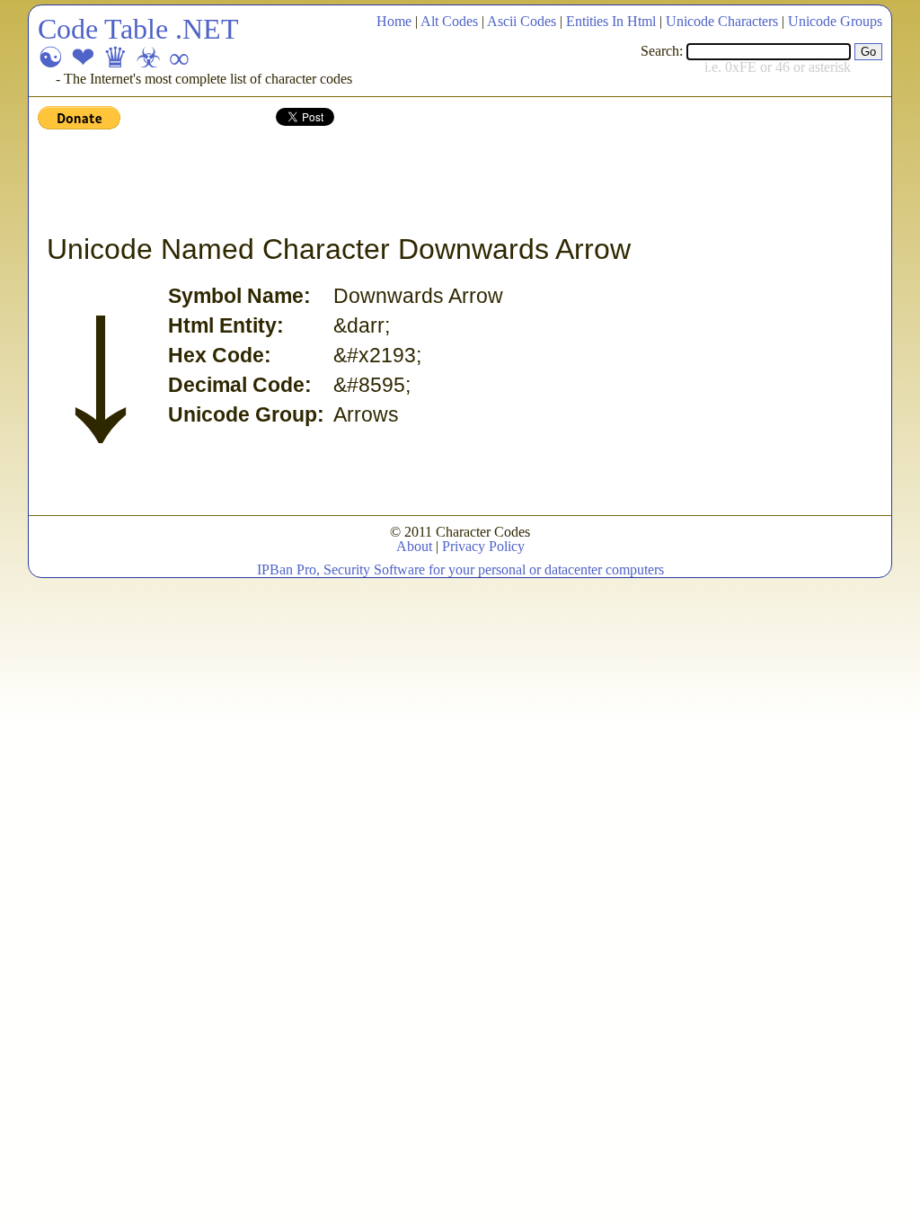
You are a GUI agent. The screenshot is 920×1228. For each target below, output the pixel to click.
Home (393, 21)
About (414, 546)
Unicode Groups (835, 21)
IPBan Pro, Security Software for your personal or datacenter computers (460, 569)
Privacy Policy (483, 546)
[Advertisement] (365, 182)
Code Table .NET (138, 29)
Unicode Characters (722, 21)
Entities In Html (611, 21)
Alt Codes (449, 21)
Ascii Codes (521, 21)
